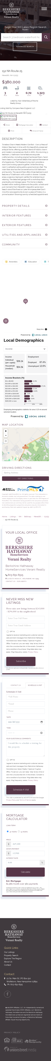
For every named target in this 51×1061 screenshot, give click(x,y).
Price (8, 840)
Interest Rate (12, 858)
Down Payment (12, 849)
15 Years (24, 832)
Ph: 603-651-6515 (15, 984)
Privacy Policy (33, 652)
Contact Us (10, 581)
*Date (8, 717)
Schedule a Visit (35, 685)
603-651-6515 (15, 574)
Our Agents (21, 581)
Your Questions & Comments (18, 739)
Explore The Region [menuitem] (13, 958)
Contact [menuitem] (7, 965)
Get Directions (25, 478)
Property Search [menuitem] (11, 955)
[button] (46, 37)
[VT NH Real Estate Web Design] (20, 1049)
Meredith (37, 517)
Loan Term (11, 825)
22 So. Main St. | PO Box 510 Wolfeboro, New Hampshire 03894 (22, 979)
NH (20, 517)
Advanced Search (25, 47)
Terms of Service (25, 800)
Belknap (27, 517)
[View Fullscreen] (6, 441)
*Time (8, 728)
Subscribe (21, 661)
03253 (46, 517)
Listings (13, 517)
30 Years (13, 832)
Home (4, 517)
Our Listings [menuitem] (9, 952)
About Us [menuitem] (8, 962)
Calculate (25, 872)
